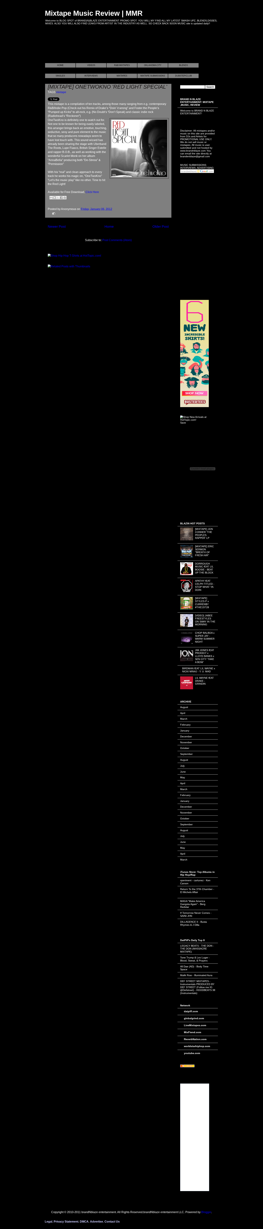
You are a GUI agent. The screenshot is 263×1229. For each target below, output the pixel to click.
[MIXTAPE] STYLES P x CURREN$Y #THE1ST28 (202, 603)
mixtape (61, 92)
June (183, 771)
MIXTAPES (122, 76)
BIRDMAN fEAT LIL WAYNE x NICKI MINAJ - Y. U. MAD (198, 670)
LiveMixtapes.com (195, 1025)
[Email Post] (53, 213)
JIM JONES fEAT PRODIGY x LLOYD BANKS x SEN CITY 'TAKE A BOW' (204, 656)
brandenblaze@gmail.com (195, 156)
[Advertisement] (110, 48)
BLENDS (183, 65)
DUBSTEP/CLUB (183, 76)
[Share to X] (58, 197)
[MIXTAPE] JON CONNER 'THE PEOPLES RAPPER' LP (204, 533)
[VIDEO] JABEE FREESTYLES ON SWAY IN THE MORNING (205, 620)
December (186, 736)
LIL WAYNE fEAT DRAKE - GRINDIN (204, 680)
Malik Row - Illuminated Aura (196, 975)
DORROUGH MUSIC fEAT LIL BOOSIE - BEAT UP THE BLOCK (204, 568)
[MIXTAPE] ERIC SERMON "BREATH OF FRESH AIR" (204, 551)
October (184, 748)
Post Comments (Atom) (117, 240)
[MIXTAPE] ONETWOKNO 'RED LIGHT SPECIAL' (107, 87)
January (184, 730)
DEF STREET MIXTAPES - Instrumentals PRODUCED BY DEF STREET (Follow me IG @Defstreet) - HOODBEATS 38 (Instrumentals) (197, 987)
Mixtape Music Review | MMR (94, 13)
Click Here (92, 192)
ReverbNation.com (195, 1039)
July (182, 765)
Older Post (160, 226)
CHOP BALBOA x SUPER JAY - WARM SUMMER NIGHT (205, 637)
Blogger (206, 1212)
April (182, 713)
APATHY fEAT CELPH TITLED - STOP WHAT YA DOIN (204, 585)
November (186, 742)
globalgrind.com (194, 1018)
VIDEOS (91, 65)
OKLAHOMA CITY (152, 65)
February (185, 724)
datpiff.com (191, 1011)
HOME (60, 65)
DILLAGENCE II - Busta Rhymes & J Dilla (193, 923)
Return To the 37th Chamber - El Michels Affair (197, 891)
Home (109, 226)
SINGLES (60, 76)
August (184, 707)
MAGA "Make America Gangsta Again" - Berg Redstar (192, 904)
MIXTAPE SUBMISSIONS (152, 76)
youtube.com (192, 1053)
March (183, 718)
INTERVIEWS (91, 76)
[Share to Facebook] (61, 197)
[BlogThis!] (54, 197)
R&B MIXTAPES (122, 65)
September (186, 754)
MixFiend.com (192, 1032)
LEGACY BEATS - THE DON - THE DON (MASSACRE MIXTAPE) (197, 948)
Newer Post (57, 226)
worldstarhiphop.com (197, 1046)
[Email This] (51, 197)
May (182, 777)
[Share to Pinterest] (65, 197)
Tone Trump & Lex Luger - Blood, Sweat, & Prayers (195, 959)
